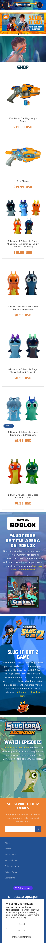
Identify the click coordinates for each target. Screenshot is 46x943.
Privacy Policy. (20, 917)
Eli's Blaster (23, 181)
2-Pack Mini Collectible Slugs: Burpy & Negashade (23, 308)
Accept (22, 924)
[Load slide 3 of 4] (24, 34)
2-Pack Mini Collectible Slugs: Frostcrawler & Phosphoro (23, 433)
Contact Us (10, 877)
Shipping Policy (12, 866)
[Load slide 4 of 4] (27, 34)
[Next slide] (32, 34)
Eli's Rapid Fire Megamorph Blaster (23, 119)
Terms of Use (11, 860)
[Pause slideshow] (41, 34)
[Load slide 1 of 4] (18, 34)
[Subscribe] (38, 829)
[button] (5, 5)
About (7, 843)
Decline (21, 930)
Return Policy (11, 872)
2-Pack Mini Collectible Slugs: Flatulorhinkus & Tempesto (23, 370)
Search (8, 848)
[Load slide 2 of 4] (21, 34)
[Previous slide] (14, 34)
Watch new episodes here (16, 747)
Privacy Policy (11, 854)
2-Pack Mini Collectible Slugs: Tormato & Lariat (23, 496)
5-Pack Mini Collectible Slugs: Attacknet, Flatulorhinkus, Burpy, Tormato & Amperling (23, 244)
